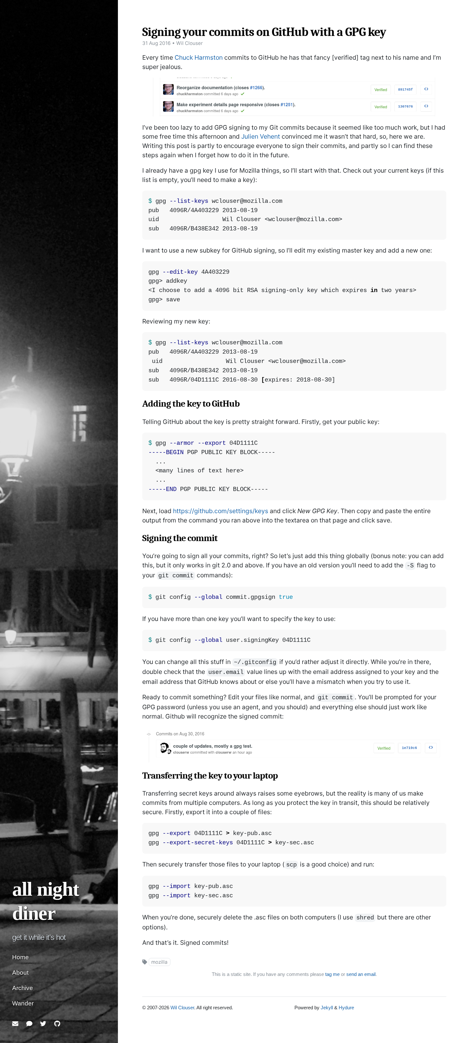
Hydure (346, 1007)
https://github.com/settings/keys (220, 511)
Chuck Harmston (199, 57)
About (20, 972)
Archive (22, 988)
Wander (23, 1003)
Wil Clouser (182, 1007)
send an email (361, 974)
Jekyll (327, 1007)
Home (20, 957)
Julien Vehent (260, 136)
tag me (332, 974)
